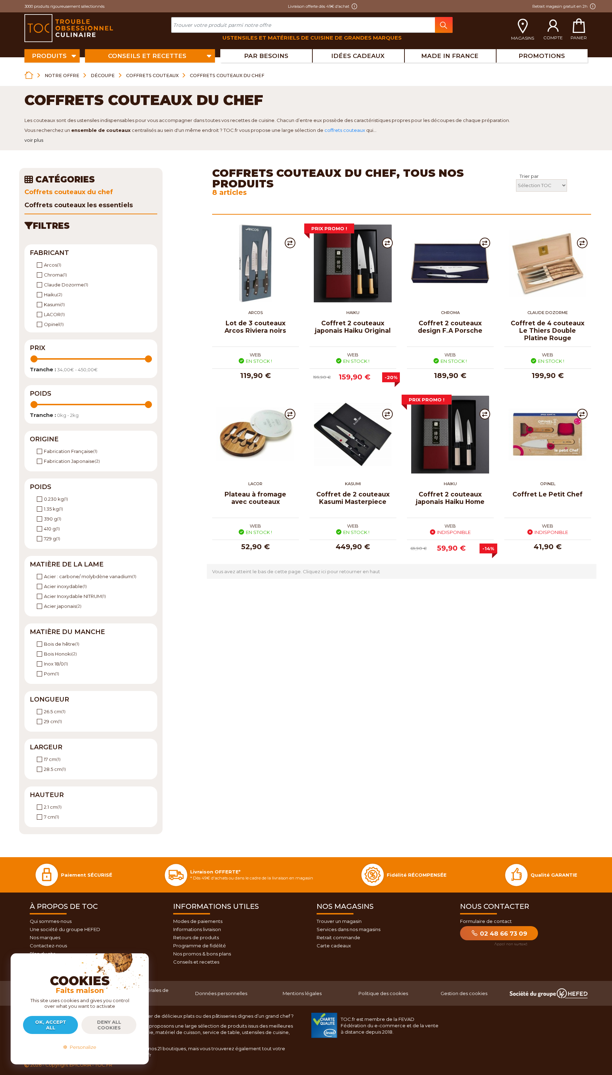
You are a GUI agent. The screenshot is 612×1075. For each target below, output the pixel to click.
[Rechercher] (444, 25)
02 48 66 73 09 (502, 933)
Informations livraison (197, 929)
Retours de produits (196, 937)
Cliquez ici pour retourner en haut (341, 571)
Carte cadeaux (334, 945)
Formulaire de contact (486, 921)
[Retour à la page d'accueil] (28, 75)
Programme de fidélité (199, 945)
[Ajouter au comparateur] (290, 243)
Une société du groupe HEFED (65, 929)
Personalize (82, 1047)
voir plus (33, 140)
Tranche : (43, 369)
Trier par (529, 176)
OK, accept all (50, 1024)
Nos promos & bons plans (202, 954)
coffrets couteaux (344, 130)
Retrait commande (338, 937)
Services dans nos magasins (348, 929)
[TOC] (69, 28)
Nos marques (45, 937)
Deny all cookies (109, 1024)
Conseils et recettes (196, 962)
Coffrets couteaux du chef (68, 192)
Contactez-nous (48, 945)
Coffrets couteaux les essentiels (78, 205)
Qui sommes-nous (51, 921)
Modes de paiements (197, 921)
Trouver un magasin (339, 921)
